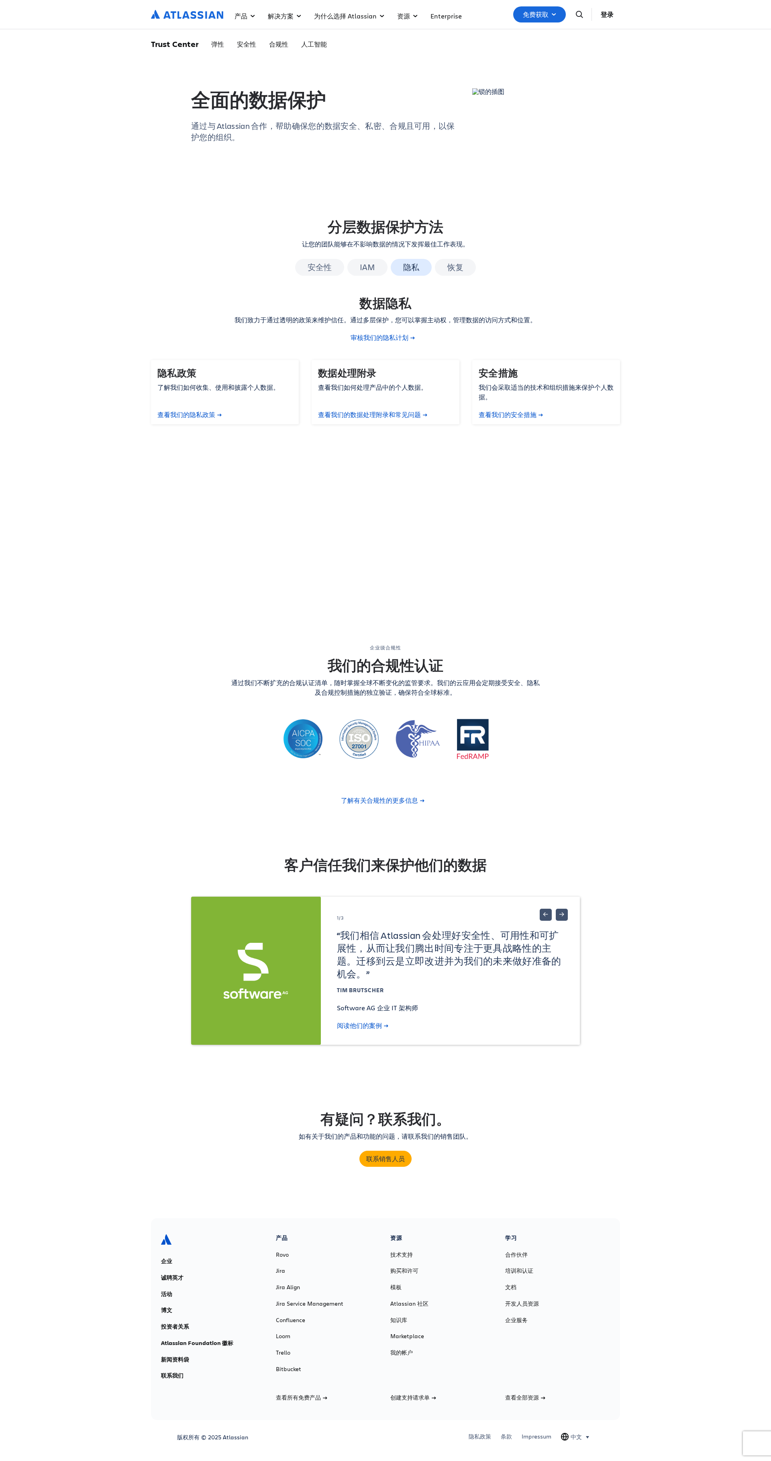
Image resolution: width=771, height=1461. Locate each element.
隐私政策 (480, 1436)
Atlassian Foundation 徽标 (197, 1343)
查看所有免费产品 (298, 1397)
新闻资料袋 (175, 1359)
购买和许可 (404, 1271)
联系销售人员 (385, 1158)
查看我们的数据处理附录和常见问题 (369, 414)
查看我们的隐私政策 (186, 414)
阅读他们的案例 (359, 1025)
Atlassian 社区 (409, 1303)
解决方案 (281, 16)
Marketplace (407, 1336)
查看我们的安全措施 (507, 414)
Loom (283, 1336)
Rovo (282, 1254)
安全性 (246, 44)
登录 (607, 14)
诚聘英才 (172, 1277)
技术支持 (401, 1254)
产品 (241, 16)
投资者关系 (175, 1326)
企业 (166, 1261)
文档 (510, 1287)
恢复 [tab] (455, 267)
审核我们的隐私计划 (379, 337)
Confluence (290, 1320)
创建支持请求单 (410, 1397)
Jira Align (288, 1287)
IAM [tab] (367, 267)
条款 (506, 1436)
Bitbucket (288, 1369)
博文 (166, 1310)
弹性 (217, 44)
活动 (166, 1294)
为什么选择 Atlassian (345, 16)
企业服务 (516, 1320)
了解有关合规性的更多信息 (379, 800)
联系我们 (172, 1375)
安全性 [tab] (320, 267)
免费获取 (536, 14)
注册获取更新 (379, 556)
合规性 (278, 44)
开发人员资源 (522, 1303)
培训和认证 (519, 1271)
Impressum (536, 1436)
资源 (403, 16)
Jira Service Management (309, 1303)
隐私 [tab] (411, 267)
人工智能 (314, 44)
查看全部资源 (522, 1397)
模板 (396, 1287)
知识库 (398, 1320)
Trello (283, 1352)
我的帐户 (401, 1352)
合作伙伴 (516, 1254)
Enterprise (446, 16)
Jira (280, 1271)
